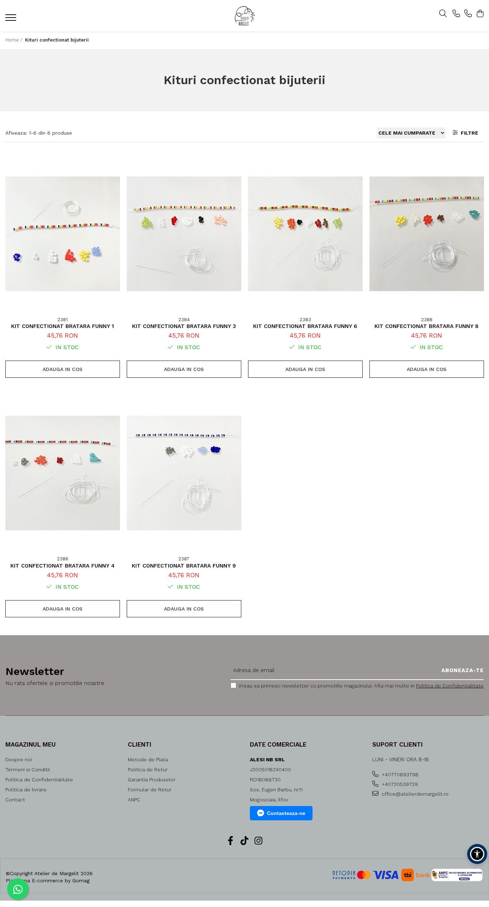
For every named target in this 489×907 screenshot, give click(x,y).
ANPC (134, 799)
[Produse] (11, 19)
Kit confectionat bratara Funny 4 (62, 566)
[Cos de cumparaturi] (480, 14)
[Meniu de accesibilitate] (477, 854)
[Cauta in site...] (443, 14)
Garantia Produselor (151, 779)
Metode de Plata (148, 759)
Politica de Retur (148, 769)
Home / (14, 40)
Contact (15, 799)
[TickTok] (244, 841)
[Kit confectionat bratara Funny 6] (305, 233)
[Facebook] (230, 841)
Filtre (468, 133)
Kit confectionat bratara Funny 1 (62, 326)
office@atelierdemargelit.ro (414, 794)
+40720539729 (399, 784)
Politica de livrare (26, 789)
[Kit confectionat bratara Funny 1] (62, 233)
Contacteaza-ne (286, 813)
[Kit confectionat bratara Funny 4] (62, 473)
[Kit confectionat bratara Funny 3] (184, 233)
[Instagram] (258, 841)
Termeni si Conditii (27, 769)
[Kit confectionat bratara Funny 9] (184, 473)
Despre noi (18, 759)
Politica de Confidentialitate (450, 686)
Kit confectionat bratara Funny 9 (184, 566)
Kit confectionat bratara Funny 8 (426, 326)
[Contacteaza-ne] (456, 14)
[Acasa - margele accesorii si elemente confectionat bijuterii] (244, 16)
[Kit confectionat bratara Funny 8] (426, 233)
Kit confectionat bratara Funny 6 (305, 326)
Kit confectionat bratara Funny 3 (184, 326)
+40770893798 (399, 774)
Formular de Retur (149, 789)
